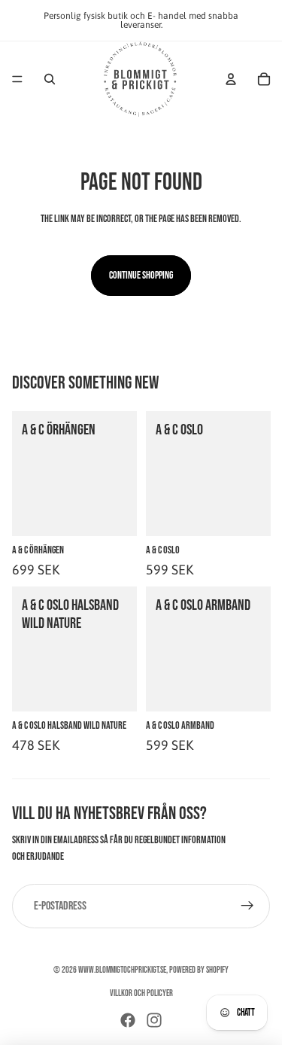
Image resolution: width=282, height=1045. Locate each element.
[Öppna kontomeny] (230, 79)
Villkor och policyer (141, 993)
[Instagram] (154, 1020)
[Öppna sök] (49, 79)
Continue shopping (141, 275)
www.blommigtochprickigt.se (122, 970)
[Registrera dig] (247, 906)
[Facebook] (128, 1020)
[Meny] (17, 79)
